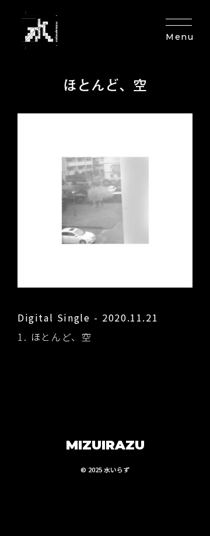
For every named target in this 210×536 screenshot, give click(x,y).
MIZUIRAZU (105, 445)
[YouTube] (53, 505)
